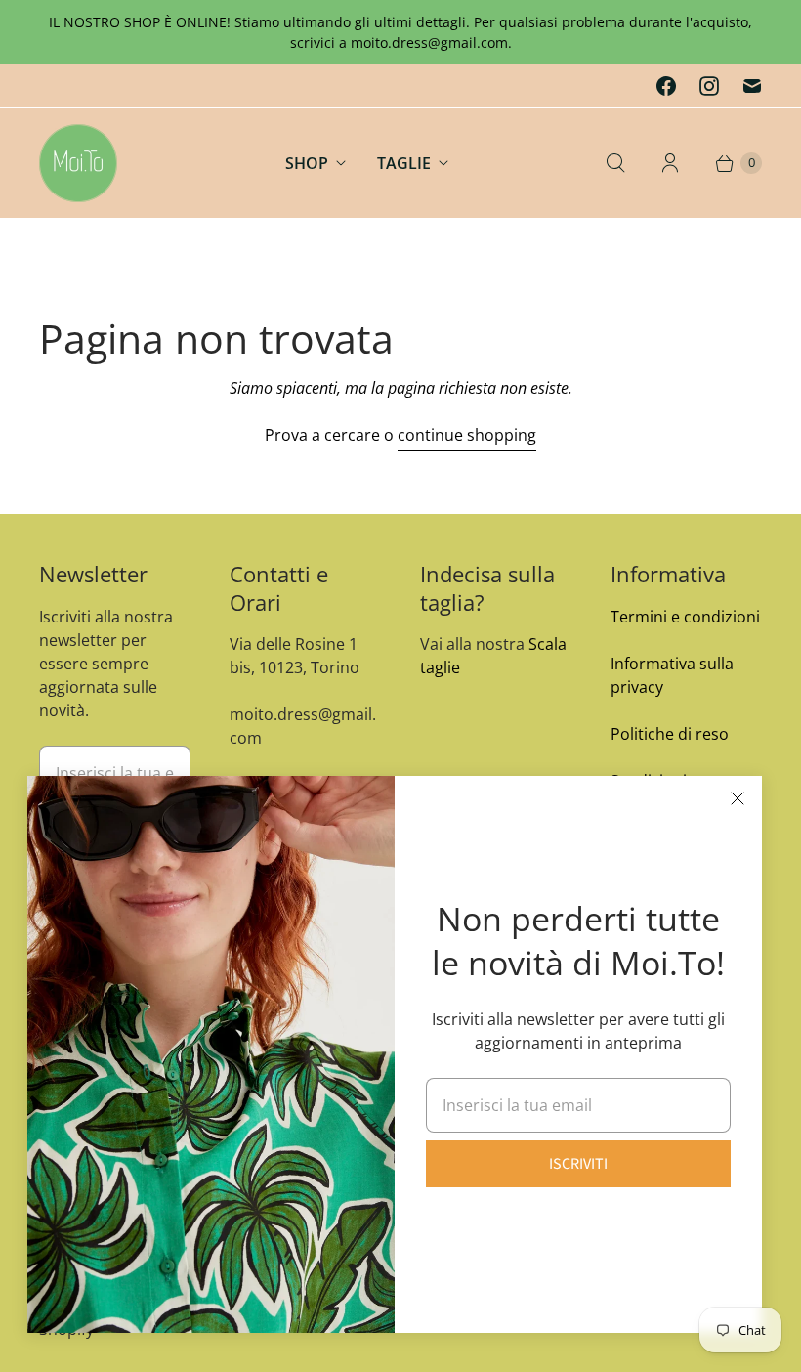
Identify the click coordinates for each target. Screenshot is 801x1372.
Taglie (404, 163)
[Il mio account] (670, 163)
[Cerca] (615, 163)
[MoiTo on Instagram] (709, 85)
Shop (306, 163)
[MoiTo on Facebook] (666, 85)
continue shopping (467, 435)
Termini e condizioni (685, 616)
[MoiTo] (78, 163)
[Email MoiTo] (752, 85)
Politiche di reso (670, 734)
